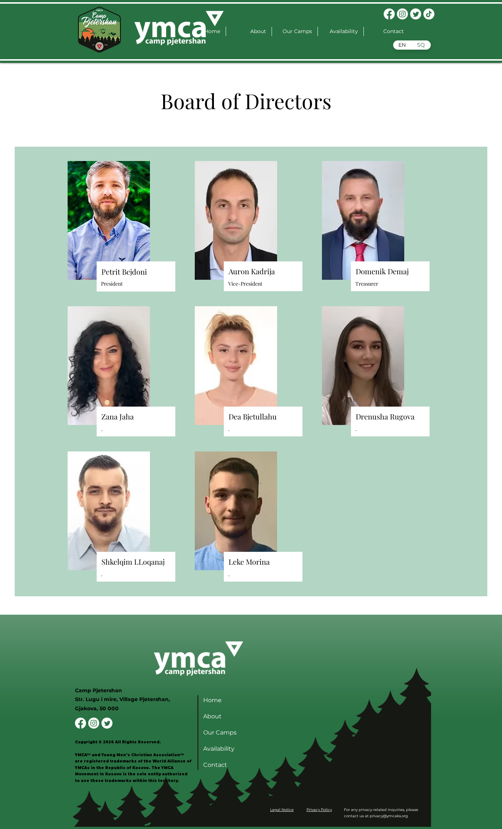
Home (212, 700)
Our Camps (220, 732)
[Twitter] (415, 13)
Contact (215, 764)
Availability (218, 748)
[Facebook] (389, 13)
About (212, 716)
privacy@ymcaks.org (389, 816)
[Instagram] (402, 13)
